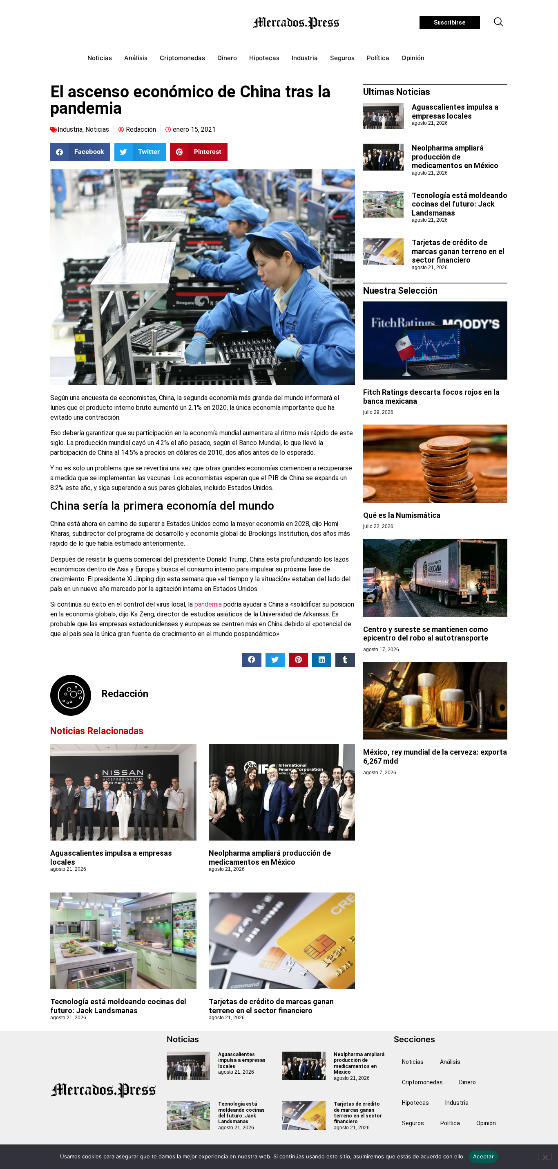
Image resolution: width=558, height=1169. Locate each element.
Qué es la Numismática (401, 515)
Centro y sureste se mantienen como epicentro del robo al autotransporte (425, 634)
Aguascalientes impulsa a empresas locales (455, 111)
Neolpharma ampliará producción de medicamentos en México (270, 857)
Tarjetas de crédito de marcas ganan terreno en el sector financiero (271, 1006)
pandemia (208, 604)
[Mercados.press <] (296, 22)
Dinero (227, 58)
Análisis (135, 58)
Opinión (413, 58)
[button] (499, 22)
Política (378, 58)
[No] (545, 1156)
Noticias (99, 58)
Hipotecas (264, 58)
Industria (305, 58)
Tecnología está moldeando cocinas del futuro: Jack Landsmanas (118, 1006)
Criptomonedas (182, 58)
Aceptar (483, 1156)
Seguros (342, 58)
